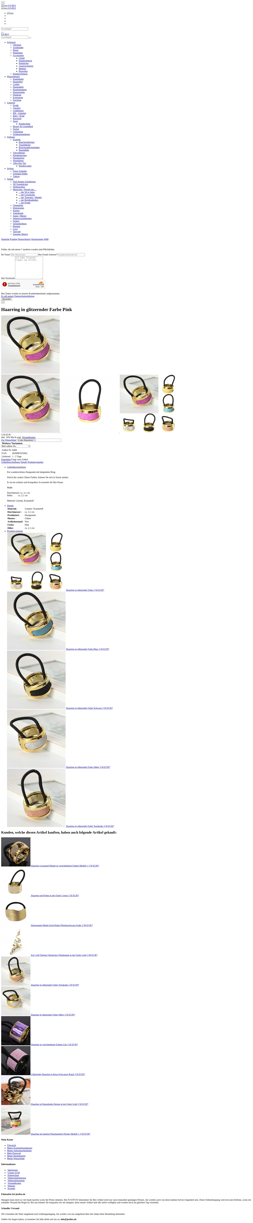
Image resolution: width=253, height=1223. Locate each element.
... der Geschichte (27, 195)
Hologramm (18, 208)
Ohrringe (17, 45)
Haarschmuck (13, 76)
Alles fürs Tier (19, 163)
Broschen (23, 71)
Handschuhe (24, 124)
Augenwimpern (26, 66)
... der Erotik (24, 202)
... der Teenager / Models (30, 197)
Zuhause (11, 137)
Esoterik (16, 139)
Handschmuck (25, 60)
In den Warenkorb (25, 440)
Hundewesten (25, 166)
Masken (22, 68)
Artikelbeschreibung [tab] (16, 467)
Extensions (18, 97)
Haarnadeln (18, 87)
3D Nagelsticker (20, 184)
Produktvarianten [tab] (15, 531)
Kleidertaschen (20, 155)
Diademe (17, 95)
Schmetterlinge (20, 223)
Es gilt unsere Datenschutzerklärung (17, 296)
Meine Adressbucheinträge (19, 1150)
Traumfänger (25, 145)
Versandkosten (28, 437)
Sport (15, 121)
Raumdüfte (24, 150)
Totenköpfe (18, 213)
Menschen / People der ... (24, 189)
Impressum (13, 1170)
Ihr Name (5, 254)
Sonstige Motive (20, 234)
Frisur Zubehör (20, 171)
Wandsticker (18, 158)
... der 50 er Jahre (27, 192)
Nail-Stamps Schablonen (24, 181)
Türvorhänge (19, 152)
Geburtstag (18, 131)
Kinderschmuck (20, 74)
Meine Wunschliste (16, 1158)
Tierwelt (16, 231)
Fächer (16, 129)
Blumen (16, 226)
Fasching (17, 100)
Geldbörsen (18, 110)
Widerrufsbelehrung (17, 1178)
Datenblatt (6, 459)
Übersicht (11, 1145)
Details (23, 462)
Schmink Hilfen (20, 174)
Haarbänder (18, 79)
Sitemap (11, 1186)
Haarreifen (18, 81)
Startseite (5, 239)
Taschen (16, 108)
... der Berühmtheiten (28, 200)
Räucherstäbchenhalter (29, 147)
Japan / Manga (19, 216)
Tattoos (16, 176)
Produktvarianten (35, 462)
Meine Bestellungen (16, 1156)
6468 (46, 239)
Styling (10, 168)
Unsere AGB (14, 1172)
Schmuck (11, 42)
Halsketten (18, 53)
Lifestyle (11, 103)
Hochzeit (17, 118)
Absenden (6, 299)
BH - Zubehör (19, 113)
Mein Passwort (14, 1153)
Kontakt (11, 1188)
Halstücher (24, 63)
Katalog (13, 239)
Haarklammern (20, 89)
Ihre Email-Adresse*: (48, 254)
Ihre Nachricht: (8, 278)
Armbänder (18, 47)
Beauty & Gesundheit (23, 126)
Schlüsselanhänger (21, 134)
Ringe (15, 50)
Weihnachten (19, 187)
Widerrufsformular (16, 1180)
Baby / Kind (18, 116)
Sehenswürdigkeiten (22, 218)
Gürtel (22, 58)
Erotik (16, 105)
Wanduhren (18, 160)
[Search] (2, 32)
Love (15, 229)
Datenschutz (13, 1175)
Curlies (16, 84)
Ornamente (18, 205)
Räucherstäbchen (27, 142)
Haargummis (19, 92)
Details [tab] (10, 505)
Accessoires (18, 55)
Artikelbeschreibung (10, 462)
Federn (16, 221)
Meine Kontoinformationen (19, 1148)
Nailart (10, 179)
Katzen (16, 210)
